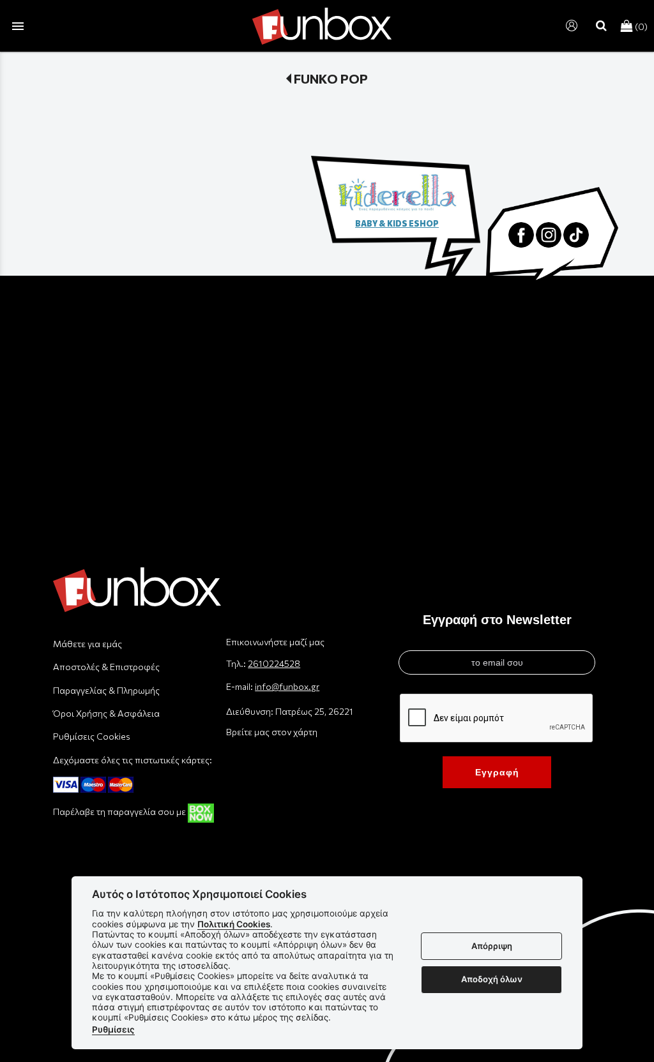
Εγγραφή (497, 772)
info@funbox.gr (287, 686)
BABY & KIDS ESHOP (397, 223)
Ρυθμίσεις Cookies (91, 736)
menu (18, 26)
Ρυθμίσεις (113, 1029)
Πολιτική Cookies (233, 924)
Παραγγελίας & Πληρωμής (106, 690)
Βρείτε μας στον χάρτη (271, 731)
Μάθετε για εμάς (87, 643)
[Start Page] (322, 26)
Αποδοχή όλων (491, 979)
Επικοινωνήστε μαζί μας (275, 641)
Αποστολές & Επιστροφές (106, 666)
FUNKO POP (331, 78)
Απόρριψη (491, 946)
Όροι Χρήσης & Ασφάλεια (106, 713)
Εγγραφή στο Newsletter (497, 620)
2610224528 (274, 663)
